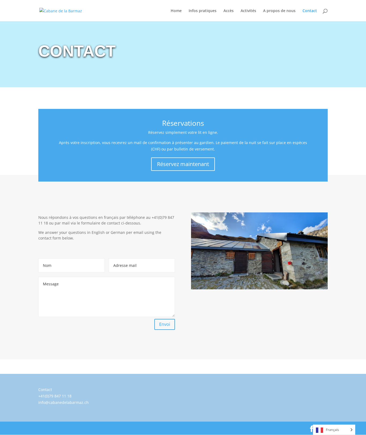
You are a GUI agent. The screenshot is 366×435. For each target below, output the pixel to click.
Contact (309, 11)
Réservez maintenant (183, 164)
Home (176, 11)
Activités (248, 11)
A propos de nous (279, 11)
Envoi (164, 324)
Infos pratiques (202, 11)
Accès (228, 11)
